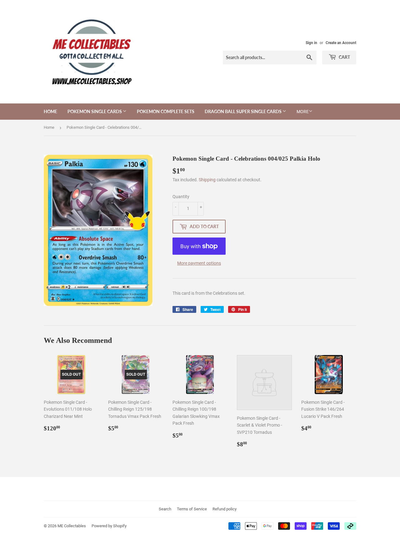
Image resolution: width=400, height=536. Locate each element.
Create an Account (341, 43)
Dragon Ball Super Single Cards (243, 111)
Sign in (311, 43)
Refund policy (224, 509)
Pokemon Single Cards (95, 111)
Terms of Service (192, 509)
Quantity (180, 196)
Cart (344, 57)
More (303, 111)
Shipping (207, 179)
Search (165, 509)
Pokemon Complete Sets (165, 111)
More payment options (199, 263)
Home (50, 111)
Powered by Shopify (109, 525)
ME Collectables (72, 525)
